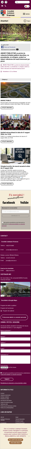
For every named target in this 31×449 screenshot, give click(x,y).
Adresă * (3, 336)
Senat (17, 417)
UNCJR (2, 417)
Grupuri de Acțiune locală (7, 402)
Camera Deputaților (20, 419)
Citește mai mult (7, 107)
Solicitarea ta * (5, 354)
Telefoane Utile (4, 404)
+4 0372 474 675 (10, 258)
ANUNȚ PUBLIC (6, 100)
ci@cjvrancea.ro (10, 270)
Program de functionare (7, 308)
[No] (29, 436)
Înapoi (28, 21)
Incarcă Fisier (4, 365)
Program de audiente (8, 311)
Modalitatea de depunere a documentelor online (13, 383)
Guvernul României (20, 423)
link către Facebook (9, 201)
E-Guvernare (3, 423)
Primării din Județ (5, 398)
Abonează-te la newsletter (8, 49)
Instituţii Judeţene (5, 397)
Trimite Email (2, 6)
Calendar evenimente (5, 395)
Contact (2, 393)
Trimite (6, 379)
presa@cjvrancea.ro (11, 260)
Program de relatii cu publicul (8, 305)
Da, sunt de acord (15, 439)
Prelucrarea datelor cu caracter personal (14, 317)
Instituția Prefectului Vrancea (5, 419)
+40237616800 (10, 245)
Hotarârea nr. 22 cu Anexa (10, 71)
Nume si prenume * (6, 330)
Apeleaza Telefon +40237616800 (6, 6)
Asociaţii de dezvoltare (6, 400)
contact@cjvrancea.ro (12, 250)
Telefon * (3, 342)
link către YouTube (24, 201)
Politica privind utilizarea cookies (8, 406)
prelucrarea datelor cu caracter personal (11, 374)
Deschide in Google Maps (9, 300)
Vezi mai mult (15, 442)
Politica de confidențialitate (7, 407)
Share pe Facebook (9, 47)
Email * (2, 348)
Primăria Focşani (19, 421)
